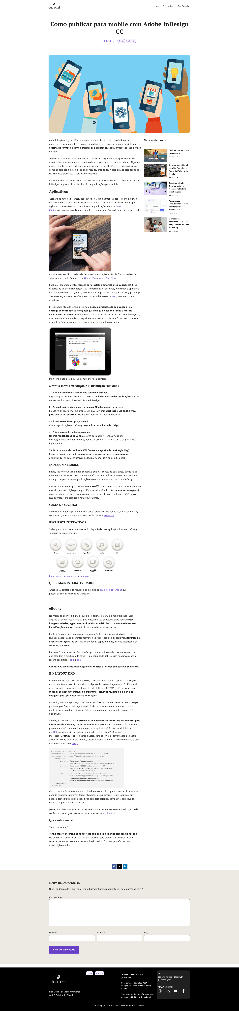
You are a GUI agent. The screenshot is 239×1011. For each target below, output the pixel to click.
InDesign (131, 41)
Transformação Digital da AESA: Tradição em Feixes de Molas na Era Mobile (136, 986)
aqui (72, 659)
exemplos (109, 515)
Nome (53, 932)
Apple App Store (107, 278)
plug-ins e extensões (111, 589)
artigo (75, 743)
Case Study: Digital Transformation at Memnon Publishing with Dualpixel (137, 995)
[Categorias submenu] (174, 6)
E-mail (101, 932)
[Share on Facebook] (114, 866)
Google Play (90, 278)
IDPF (55, 731)
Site (146, 932)
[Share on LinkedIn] (125, 866)
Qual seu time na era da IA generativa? (132, 976)
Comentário (56, 897)
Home (157, 6)
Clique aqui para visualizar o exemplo (69, 575)
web (114, 296)
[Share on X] (119, 866)
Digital (121, 41)
